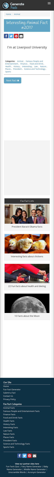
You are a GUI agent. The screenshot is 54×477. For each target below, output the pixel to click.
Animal (17, 14)
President (17, 69)
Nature (43, 66)
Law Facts (7, 430)
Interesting (27, 66)
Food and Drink (36, 64)
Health (8, 66)
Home (8, 14)
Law (36, 66)
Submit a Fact (9, 392)
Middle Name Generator (35, 469)
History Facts (9, 424)
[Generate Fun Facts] (13, 3)
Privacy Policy (9, 399)
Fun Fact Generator (12, 389)
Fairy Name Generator (31, 466)
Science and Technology (34, 69)
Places (8, 69)
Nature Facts (9, 434)
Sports (8, 71)
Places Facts (8, 437)
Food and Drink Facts (12, 417)
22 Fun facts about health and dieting (27, 286)
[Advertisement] (27, 111)
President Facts (10, 440)
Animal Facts (9, 408)
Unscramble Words (17, 472)
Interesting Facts (10, 427)
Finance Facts (9, 414)
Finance (23, 64)
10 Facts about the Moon (27, 315)
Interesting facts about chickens (27, 256)
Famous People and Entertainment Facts (21, 411)
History (17, 66)
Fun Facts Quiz (12, 466)
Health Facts (8, 421)
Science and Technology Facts (16, 443)
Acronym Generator (37, 472)
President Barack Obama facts (27, 226)
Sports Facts (8, 447)
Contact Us (8, 396)
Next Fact (11, 80)
